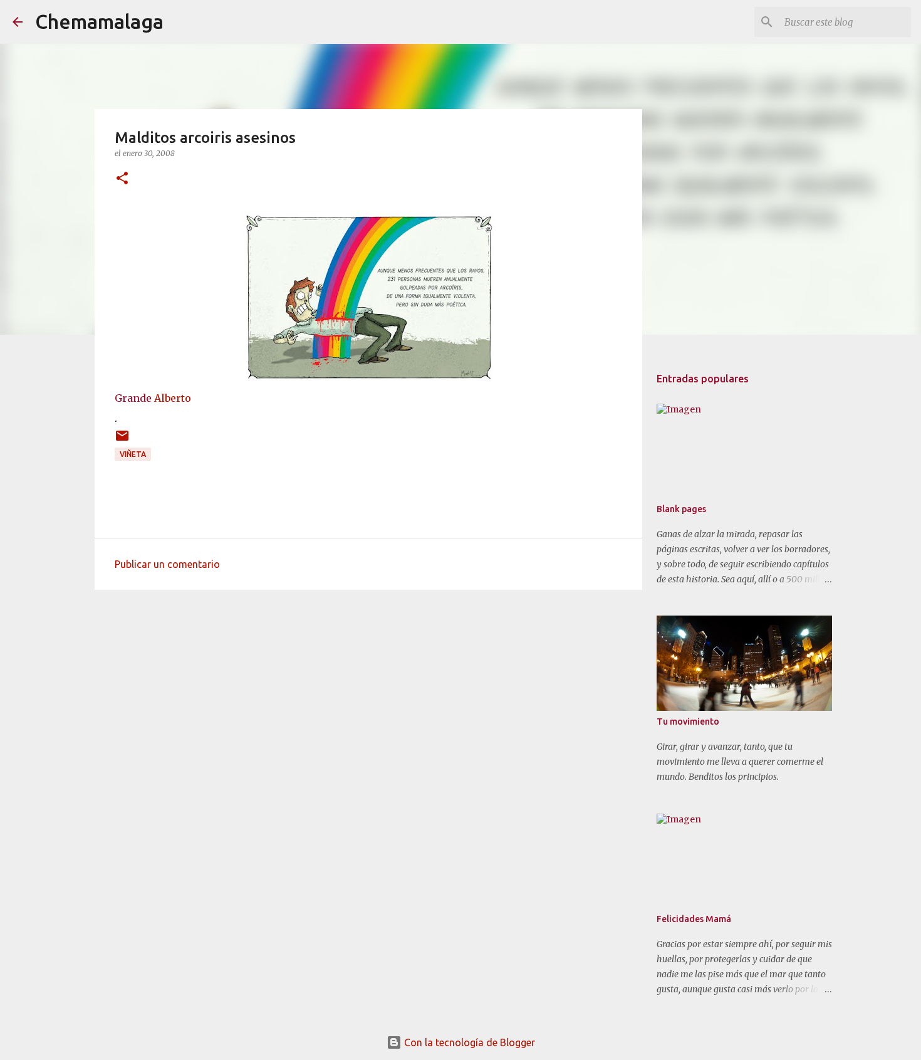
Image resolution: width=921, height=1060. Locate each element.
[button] (122, 179)
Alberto (172, 398)
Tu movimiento (688, 721)
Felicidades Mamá (694, 919)
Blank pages (681, 509)
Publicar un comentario (167, 564)
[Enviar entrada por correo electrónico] (122, 440)
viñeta (133, 454)
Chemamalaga (99, 21)
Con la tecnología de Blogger (468, 1042)
